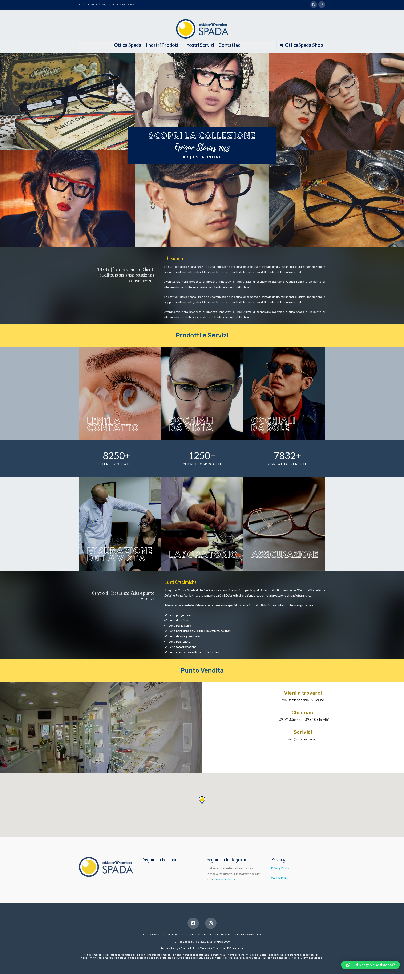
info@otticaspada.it (303, 739)
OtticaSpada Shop (304, 45)
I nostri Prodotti (163, 45)
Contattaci (229, 45)
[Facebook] (313, 4)
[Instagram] (321, 4)
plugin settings (225, 879)
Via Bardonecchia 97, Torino (303, 700)
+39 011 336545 (289, 720)
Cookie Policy (280, 878)
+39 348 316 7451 (316, 720)
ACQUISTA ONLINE (202, 157)
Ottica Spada (127, 45)
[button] (370, 965)
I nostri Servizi (199, 45)
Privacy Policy (280, 868)
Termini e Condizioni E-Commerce (221, 948)
